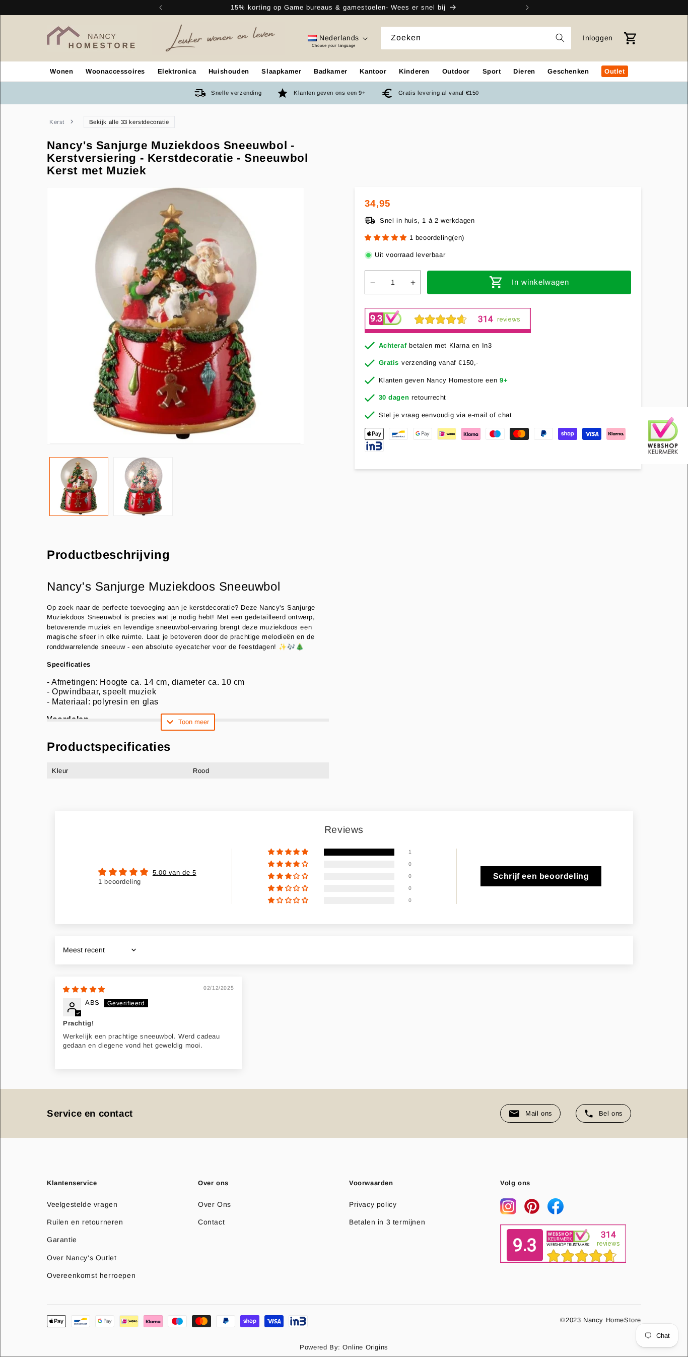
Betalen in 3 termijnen (387, 1222)
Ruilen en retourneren (85, 1222)
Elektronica (177, 71)
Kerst (56, 122)
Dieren (524, 71)
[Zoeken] (560, 38)
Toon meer (193, 722)
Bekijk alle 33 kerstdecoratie (129, 122)
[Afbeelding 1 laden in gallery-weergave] (78, 486)
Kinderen (414, 71)
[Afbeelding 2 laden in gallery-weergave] (142, 486)
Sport (492, 71)
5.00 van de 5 (174, 872)
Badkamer (331, 71)
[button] (387, 238)
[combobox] (476, 38)
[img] (84, 989)
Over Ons (214, 1204)
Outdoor (456, 71)
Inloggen (598, 38)
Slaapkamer (281, 71)
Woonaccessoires (115, 71)
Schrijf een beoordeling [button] (541, 876)
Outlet (614, 71)
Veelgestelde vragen (82, 1204)
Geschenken (568, 71)
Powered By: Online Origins (344, 1347)
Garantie (62, 1240)
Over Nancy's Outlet (81, 1258)
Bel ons (611, 1113)
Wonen (61, 71)
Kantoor (373, 71)
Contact (211, 1222)
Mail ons (539, 1113)
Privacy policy (372, 1204)
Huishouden (229, 71)
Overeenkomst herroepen (91, 1275)
